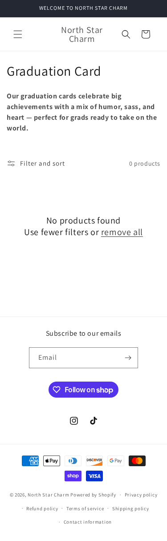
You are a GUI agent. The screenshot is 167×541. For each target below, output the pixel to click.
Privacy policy (141, 495)
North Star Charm (49, 495)
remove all (122, 232)
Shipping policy (130, 508)
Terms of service (85, 508)
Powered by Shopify (93, 495)
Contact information (88, 522)
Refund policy (42, 508)
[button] (18, 34)
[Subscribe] (128, 357)
